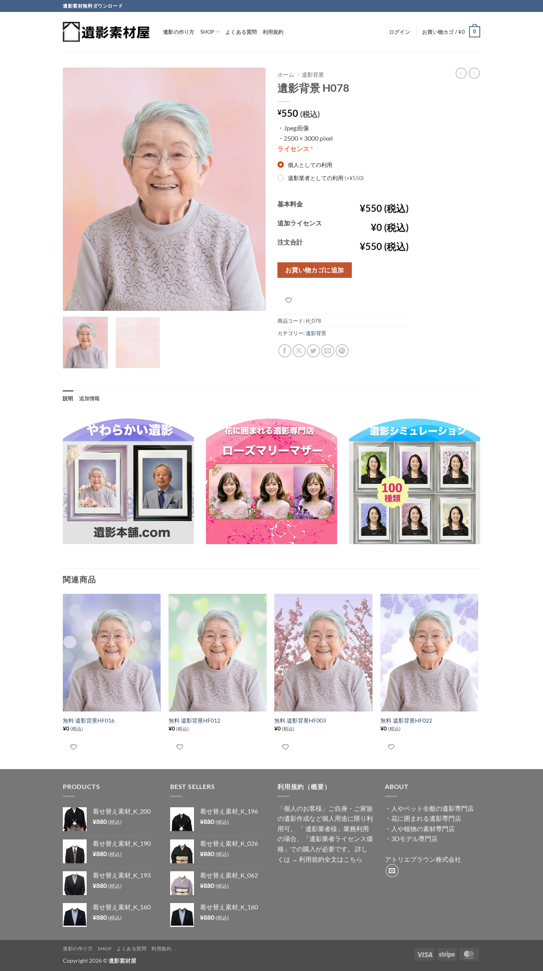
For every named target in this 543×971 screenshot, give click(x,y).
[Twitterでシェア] (313, 350)
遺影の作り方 (179, 32)
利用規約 (273, 32)
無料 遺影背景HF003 (300, 720)
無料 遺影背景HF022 (406, 720)
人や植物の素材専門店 (423, 828)
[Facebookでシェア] (284, 350)
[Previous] (77, 189)
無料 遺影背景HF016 (88, 720)
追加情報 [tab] (89, 398)
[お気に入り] (288, 300)
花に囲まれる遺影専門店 (426, 818)
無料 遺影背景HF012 (194, 720)
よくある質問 (241, 32)
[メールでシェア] (327, 350)
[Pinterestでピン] (342, 350)
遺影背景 (313, 75)
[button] (399, 32)
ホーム (285, 75)
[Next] (251, 189)
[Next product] (461, 73)
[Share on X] (299, 350)
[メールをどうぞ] (392, 870)
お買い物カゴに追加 (314, 269)
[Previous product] (474, 73)
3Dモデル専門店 (414, 838)
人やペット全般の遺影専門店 (432, 808)
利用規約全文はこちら (331, 859)
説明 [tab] (68, 398)
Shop (207, 32)
